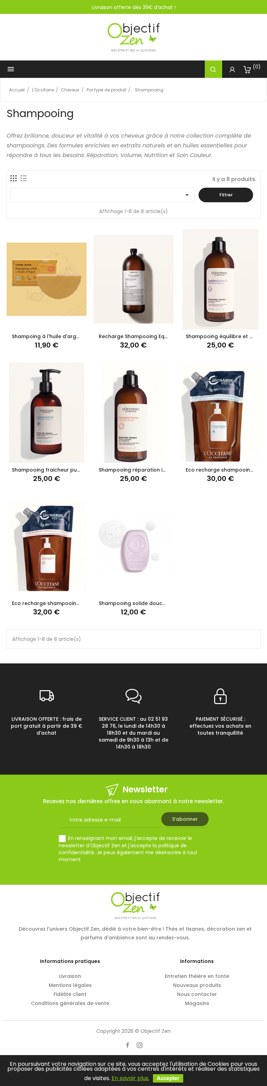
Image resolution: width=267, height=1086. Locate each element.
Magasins (197, 1003)
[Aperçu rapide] (63, 321)
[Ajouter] (46, 321)
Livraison (70, 976)
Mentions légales (70, 985)
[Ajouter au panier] (29, 321)
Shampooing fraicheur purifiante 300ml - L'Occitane (78, 469)
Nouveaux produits (197, 985)
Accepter (168, 1078)
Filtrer (226, 194)
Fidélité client (70, 994)
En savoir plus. (130, 1078)
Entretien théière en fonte (197, 976)
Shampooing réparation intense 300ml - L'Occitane (164, 469)
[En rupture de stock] (116, 588)
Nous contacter (197, 994)
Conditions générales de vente (70, 1003)
